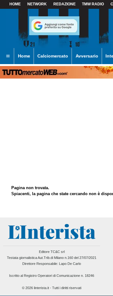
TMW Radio (93, 4)
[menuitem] (8, 56)
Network (37, 4)
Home (15, 4)
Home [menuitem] (24, 55)
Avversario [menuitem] (87, 55)
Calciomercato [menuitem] (52, 55)
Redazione (64, 4)
